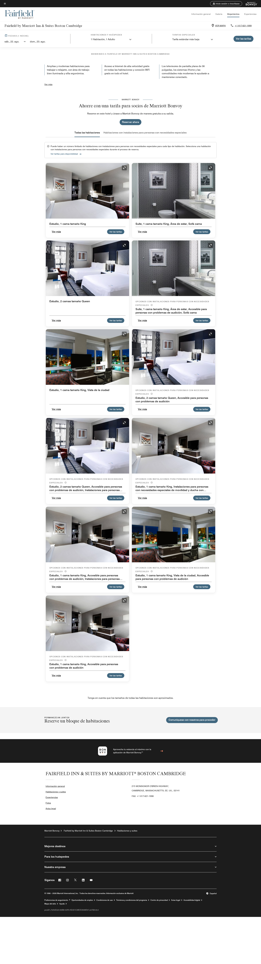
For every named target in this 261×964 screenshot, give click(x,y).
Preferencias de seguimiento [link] (56, 900)
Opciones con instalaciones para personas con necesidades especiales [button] (172, 303)
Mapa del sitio (50, 904)
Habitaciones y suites (56, 792)
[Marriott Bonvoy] (249, 4)
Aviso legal (51, 808)
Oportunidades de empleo (82, 900)
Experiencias (250, 14)
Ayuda (62, 904)
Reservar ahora (130, 122)
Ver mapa (220, 25)
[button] (226, 3)
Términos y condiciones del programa (131, 900)
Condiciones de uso (104, 900)
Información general (201, 14)
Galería (218, 14)
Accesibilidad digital (192, 900)
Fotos (48, 803)
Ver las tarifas (116, 232)
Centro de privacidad (159, 900)
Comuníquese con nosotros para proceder (192, 719)
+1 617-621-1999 (243, 25)
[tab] (87, 132)
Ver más (48, 84)
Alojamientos (233, 14)
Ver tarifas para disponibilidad (64, 154)
